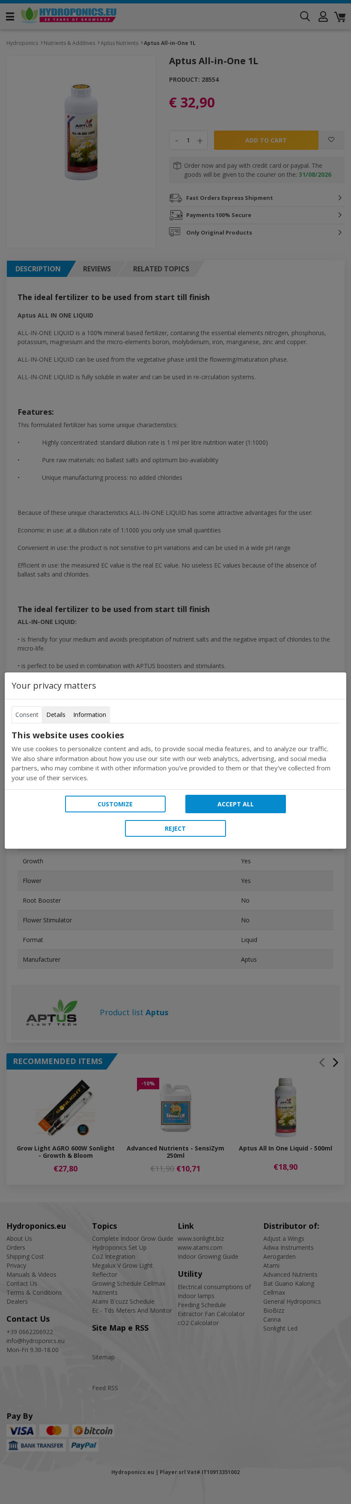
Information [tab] (89, 714)
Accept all (235, 804)
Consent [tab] (27, 714)
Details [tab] (55, 714)
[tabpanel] (175, 756)
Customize (115, 804)
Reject (175, 828)
